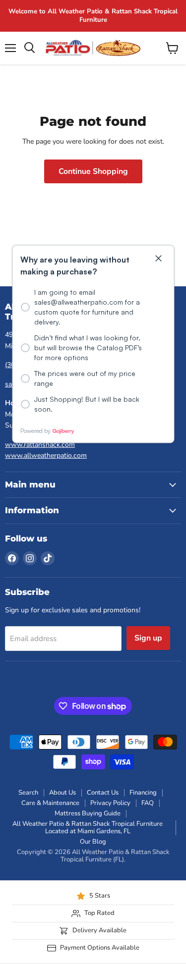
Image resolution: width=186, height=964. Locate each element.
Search (28, 792)
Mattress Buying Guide (88, 813)
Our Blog (93, 841)
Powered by (35, 430)
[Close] (158, 259)
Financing (143, 792)
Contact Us (103, 792)
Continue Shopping (93, 171)
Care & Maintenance (50, 803)
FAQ (147, 803)
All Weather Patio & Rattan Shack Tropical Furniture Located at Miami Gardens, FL (87, 827)
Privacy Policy (110, 803)
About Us (62, 792)
